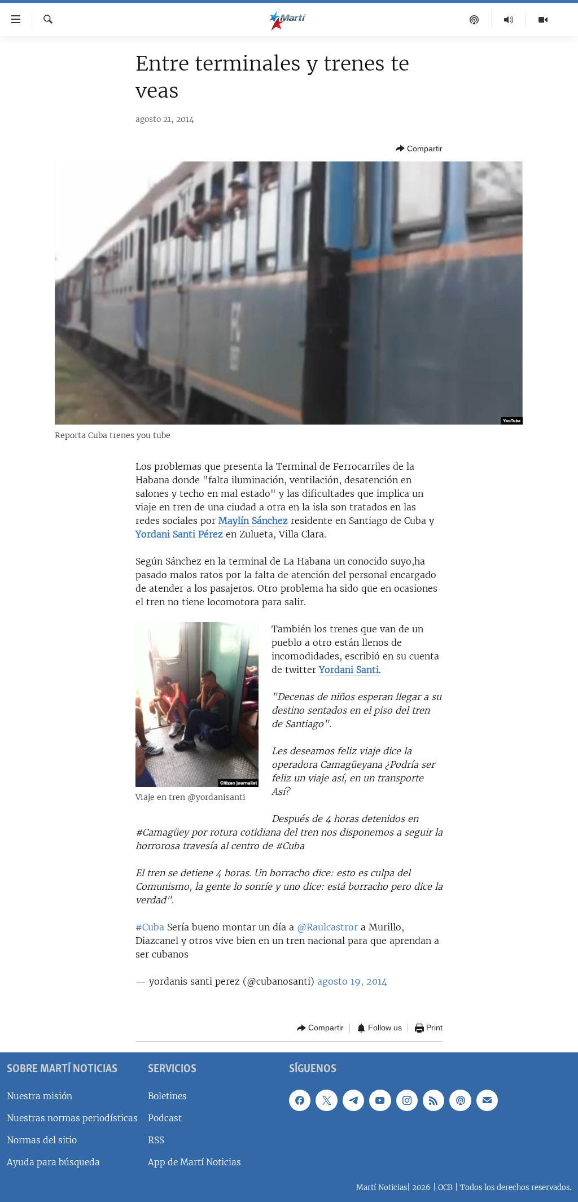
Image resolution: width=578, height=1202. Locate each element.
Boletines (167, 1095)
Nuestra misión (39, 1095)
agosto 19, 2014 (352, 981)
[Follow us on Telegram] (353, 1100)
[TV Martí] (543, 19)
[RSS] (433, 1100)
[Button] (419, 148)
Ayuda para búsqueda (53, 1162)
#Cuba (149, 927)
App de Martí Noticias (194, 1162)
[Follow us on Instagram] (407, 1100)
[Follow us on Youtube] (380, 1100)
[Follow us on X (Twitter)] (326, 1100)
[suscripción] (487, 1100)
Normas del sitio (42, 1139)
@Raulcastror (327, 927)
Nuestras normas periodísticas (72, 1117)
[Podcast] (474, 19)
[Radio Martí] (509, 19)
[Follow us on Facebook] (299, 1100)
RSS (156, 1139)
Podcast (165, 1117)
